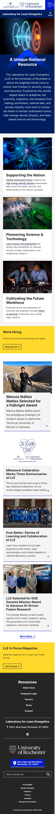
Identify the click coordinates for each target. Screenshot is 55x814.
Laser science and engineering (21, 243)
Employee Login (29, 693)
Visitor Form (29, 687)
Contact (29, 710)
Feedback (27, 791)
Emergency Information (27, 802)
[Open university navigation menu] (50, 5)
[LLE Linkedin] (27, 734)
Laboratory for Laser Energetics (22, 13)
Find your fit (11, 346)
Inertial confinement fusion (19, 180)
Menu (50, 15)
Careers (29, 699)
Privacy (27, 795)
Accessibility (27, 785)
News (29, 705)
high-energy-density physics (20, 183)
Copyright (27, 798)
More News (26, 636)
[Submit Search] (48, 774)
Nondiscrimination (27, 788)
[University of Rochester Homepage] (27, 750)
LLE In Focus (11, 666)
